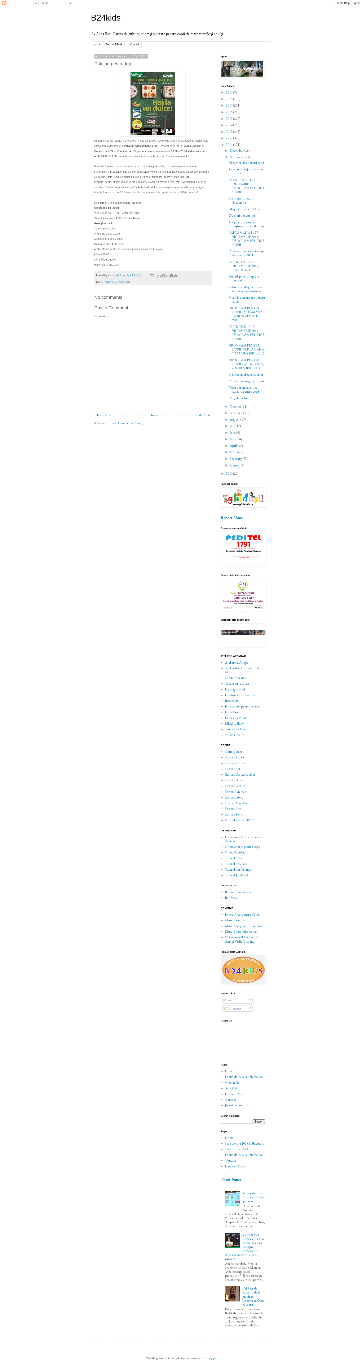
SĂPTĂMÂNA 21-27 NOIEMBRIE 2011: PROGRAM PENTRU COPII (246, 238)
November (237, 157)
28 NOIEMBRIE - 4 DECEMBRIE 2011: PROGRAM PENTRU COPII (246, 186)
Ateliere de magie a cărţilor (246, 381)
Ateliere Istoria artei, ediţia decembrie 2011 (246, 253)
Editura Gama (234, 780)
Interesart (231, 700)
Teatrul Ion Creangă (238, 869)
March (234, 452)
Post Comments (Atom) (127, 423)
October (236, 406)
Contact (134, 44)
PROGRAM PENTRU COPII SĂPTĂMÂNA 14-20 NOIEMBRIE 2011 (245, 314)
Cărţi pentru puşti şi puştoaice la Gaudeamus (246, 224)
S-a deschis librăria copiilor (246, 374)
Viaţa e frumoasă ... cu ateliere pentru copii (244, 389)
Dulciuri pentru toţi (242, 215)
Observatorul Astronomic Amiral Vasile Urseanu (242, 939)
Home (97, 44)
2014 (229, 125)
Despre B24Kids (115, 44)
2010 (229, 473)
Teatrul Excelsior (236, 864)
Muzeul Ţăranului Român (241, 931)
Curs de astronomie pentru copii (247, 299)
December (237, 150)
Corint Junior (233, 751)
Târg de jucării (238, 398)
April (233, 445)
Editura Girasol (235, 786)
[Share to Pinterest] (175, 276)
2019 (229, 92)
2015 (229, 118)
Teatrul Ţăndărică (236, 875)
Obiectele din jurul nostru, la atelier (246, 171)
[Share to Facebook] (171, 276)
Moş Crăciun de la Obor (244, 209)
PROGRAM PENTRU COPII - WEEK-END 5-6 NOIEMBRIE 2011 (246, 364)
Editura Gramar (235, 791)
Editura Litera (234, 797)
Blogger (212, 1358)
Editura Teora (234, 814)
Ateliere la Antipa (236, 662)
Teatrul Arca (233, 858)
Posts (230, 1000)
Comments (233, 1008)
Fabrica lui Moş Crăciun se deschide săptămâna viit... (247, 289)
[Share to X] (167, 276)
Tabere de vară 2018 (238, 1149)
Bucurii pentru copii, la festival (244, 278)
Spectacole (232, 1082)
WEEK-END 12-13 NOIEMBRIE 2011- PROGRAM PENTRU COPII (246, 332)
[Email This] (159, 276)
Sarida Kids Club (236, 729)
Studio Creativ (234, 735)
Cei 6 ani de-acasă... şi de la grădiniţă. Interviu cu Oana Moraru (253, 1296)
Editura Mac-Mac (236, 803)
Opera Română (235, 852)
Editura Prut (233, 808)
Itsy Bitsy (231, 897)
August (235, 419)
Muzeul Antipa (235, 920)
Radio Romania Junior (239, 892)
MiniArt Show (234, 723)
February (236, 458)
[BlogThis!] (163, 276)
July (232, 426)
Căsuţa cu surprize (237, 683)
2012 (229, 138)
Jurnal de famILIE (236, 1105)
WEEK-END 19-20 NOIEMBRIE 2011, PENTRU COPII (244, 266)
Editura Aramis (235, 763)
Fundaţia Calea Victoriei (240, 695)
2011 (229, 144)
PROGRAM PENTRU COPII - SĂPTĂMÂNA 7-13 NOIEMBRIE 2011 (247, 349)
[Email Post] (152, 275)
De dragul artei (235, 689)
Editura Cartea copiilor (240, 774)
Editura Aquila (234, 757)
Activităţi (110, 282)
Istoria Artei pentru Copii (242, 914)
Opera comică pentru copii (242, 846)
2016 (229, 112)
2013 (229, 131)
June (233, 432)
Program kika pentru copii (246, 162)
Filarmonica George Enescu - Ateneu (243, 839)
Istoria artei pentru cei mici (242, 706)
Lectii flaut (232, 712)
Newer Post (103, 415)
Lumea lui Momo (236, 718)
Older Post (203, 415)
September (237, 413)
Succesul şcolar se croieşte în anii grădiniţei (253, 1197)
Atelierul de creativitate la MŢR (242, 670)
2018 (229, 99)
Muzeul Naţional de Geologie (244, 926)
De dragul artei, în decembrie (241, 200)
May (233, 439)
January (235, 465)
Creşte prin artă (235, 678)
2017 (229, 105)
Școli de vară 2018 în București (244, 1143)
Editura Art (232, 769)
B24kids (106, 17)
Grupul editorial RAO (239, 820)
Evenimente (123, 282)
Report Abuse (232, 517)
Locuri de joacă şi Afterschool (244, 1077)
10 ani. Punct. (231, 1179)
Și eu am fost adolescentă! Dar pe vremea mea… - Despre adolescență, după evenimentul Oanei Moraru (244, 1246)
